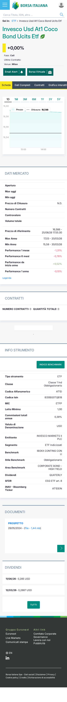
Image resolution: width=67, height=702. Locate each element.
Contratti (39, 85)
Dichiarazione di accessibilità (41, 677)
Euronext (11, 633)
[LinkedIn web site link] (7, 658)
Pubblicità (39, 643)
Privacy (51, 674)
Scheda (6, 85)
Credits (23, 677)
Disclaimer (41, 674)
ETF (14, 20)
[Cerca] (61, 15)
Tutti (33, 604)
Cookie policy (12, 677)
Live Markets (13, 637)
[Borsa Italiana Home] (30, 5)
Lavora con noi (42, 640)
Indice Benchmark (51, 364)
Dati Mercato (17, 173)
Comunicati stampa (17, 642)
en (10, 652)
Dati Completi (22, 85)
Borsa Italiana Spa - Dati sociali (20, 674)
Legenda (6, 278)
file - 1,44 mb (32, 528)
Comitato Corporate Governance (45, 635)
